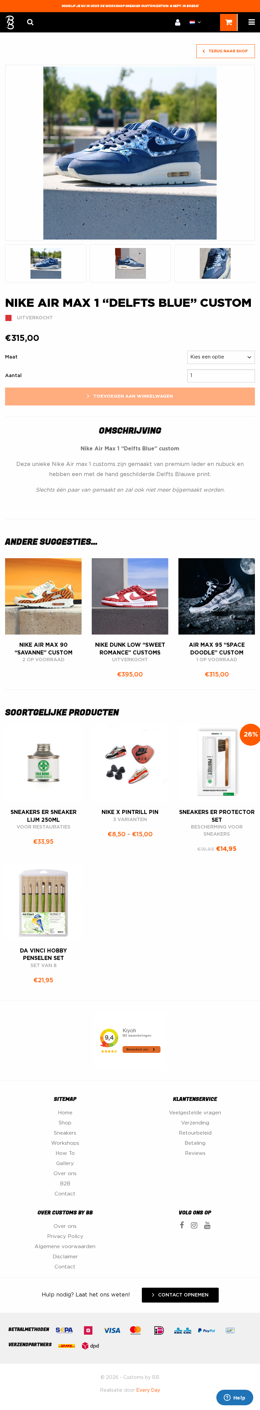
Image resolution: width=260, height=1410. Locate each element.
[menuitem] (178, 22)
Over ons (65, 1173)
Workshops (65, 1143)
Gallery (65, 1163)
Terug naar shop (228, 51)
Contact (65, 1193)
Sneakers (65, 1133)
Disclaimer (65, 1256)
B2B (65, 1183)
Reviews (195, 1153)
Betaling (195, 1143)
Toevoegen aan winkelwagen (132, 396)
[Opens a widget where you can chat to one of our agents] (234, 1398)
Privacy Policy (65, 1236)
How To (65, 1153)
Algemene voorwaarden (65, 1246)
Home (65, 1112)
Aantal (13, 375)
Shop (65, 1122)
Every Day (148, 1390)
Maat (11, 357)
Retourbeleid (195, 1133)
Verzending (195, 1122)
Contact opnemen (183, 1295)
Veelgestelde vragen (195, 1112)
